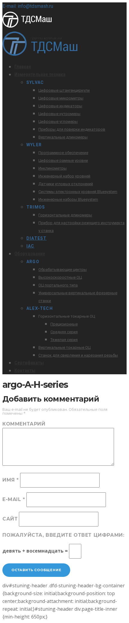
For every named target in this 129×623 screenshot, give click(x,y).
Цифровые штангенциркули (64, 90)
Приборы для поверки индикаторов (71, 129)
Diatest (36, 238)
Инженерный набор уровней (64, 176)
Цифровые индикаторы (60, 106)
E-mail (13, 499)
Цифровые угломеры (58, 121)
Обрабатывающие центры (62, 269)
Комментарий (24, 424)
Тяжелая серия (64, 339)
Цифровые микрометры (60, 98)
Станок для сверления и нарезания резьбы (78, 355)
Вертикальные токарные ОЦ (64, 347)
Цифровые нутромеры (59, 113)
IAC (30, 246)
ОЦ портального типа (58, 285)
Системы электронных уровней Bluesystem (77, 191)
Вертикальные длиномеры (63, 137)
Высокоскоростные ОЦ (60, 277)
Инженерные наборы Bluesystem (68, 199)
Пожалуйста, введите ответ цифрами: (63, 535)
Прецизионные (64, 324)
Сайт (10, 519)
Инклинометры (52, 168)
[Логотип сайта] (32, 27)
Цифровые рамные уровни (63, 160)
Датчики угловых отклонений (65, 184)
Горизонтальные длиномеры (65, 215)
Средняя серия (64, 332)
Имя (10, 480)
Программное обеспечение (63, 152)
